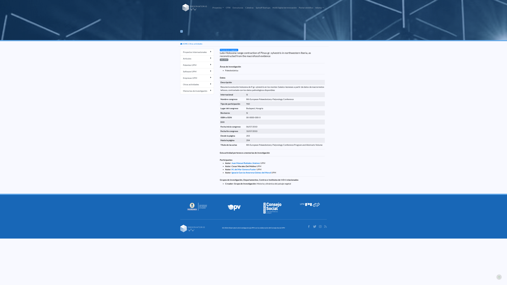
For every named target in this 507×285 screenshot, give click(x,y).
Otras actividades (195, 44)
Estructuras (238, 7)
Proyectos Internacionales (195, 52)
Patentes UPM (189, 65)
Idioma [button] (318, 7)
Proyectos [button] (217, 7)
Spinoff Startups (263, 7)
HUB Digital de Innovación (285, 7)
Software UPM (189, 71)
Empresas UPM (190, 78)
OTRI (228, 7)
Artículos (187, 58)
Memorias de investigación (195, 91)
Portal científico (306, 7)
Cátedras (249, 7)
